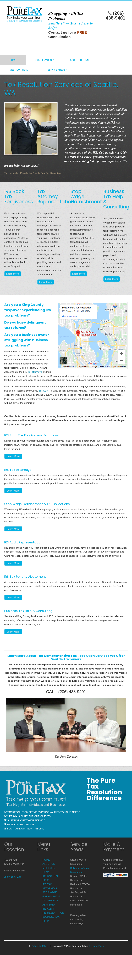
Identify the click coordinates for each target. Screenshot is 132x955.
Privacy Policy (96, 946)
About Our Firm (79, 60)
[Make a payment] (115, 875)
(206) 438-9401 (115, 16)
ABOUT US (48, 864)
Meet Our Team (19, 69)
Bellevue (43, 390)
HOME (46, 859)
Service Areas (56, 69)
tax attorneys (35, 371)
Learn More (12, 273)
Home (13, 60)
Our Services (43, 60)
